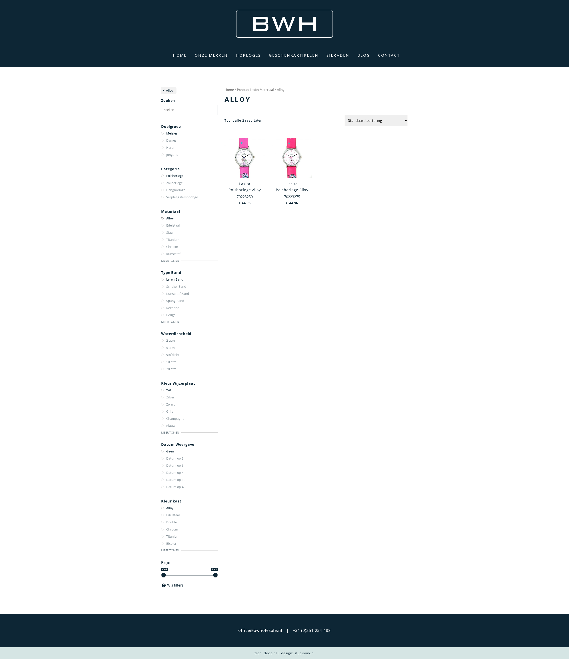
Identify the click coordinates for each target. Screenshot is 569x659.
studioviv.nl (305, 653)
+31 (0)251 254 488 (312, 630)
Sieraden (338, 55)
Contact (389, 55)
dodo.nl (270, 653)
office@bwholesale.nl (260, 630)
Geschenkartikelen (294, 55)
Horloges (248, 55)
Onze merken (211, 55)
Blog (363, 55)
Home (180, 55)
